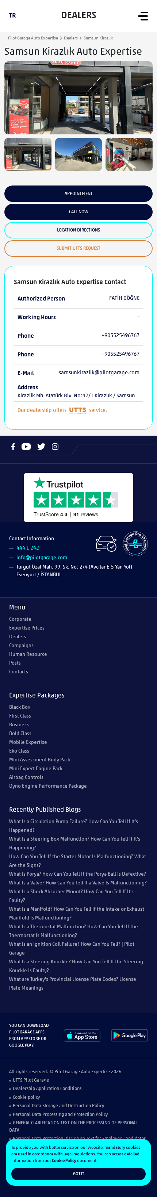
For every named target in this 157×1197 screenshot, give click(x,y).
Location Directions (78, 230)
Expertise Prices (27, 628)
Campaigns (21, 646)
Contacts (18, 672)
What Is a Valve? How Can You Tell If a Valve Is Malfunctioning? (78, 883)
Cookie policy (26, 1097)
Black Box (19, 707)
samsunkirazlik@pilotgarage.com (99, 373)
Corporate (20, 619)
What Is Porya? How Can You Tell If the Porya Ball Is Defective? (77, 874)
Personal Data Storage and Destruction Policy (58, 1106)
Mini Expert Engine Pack (35, 769)
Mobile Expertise (28, 742)
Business (19, 725)
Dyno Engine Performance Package (48, 786)
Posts (15, 663)
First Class (20, 716)
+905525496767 (120, 336)
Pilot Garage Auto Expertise (33, 38)
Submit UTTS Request (78, 248)
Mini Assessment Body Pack (39, 760)
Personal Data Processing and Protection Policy (60, 1114)
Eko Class (19, 751)
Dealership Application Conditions (47, 1088)
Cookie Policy (64, 1161)
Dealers (71, 38)
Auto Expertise (95, 1072)
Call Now (78, 212)
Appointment (79, 193)
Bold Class (20, 734)
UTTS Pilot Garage (31, 1080)
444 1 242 (27, 548)
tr (12, 16)
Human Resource (28, 654)
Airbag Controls (26, 777)
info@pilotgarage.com (41, 558)
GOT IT (78, 1174)
